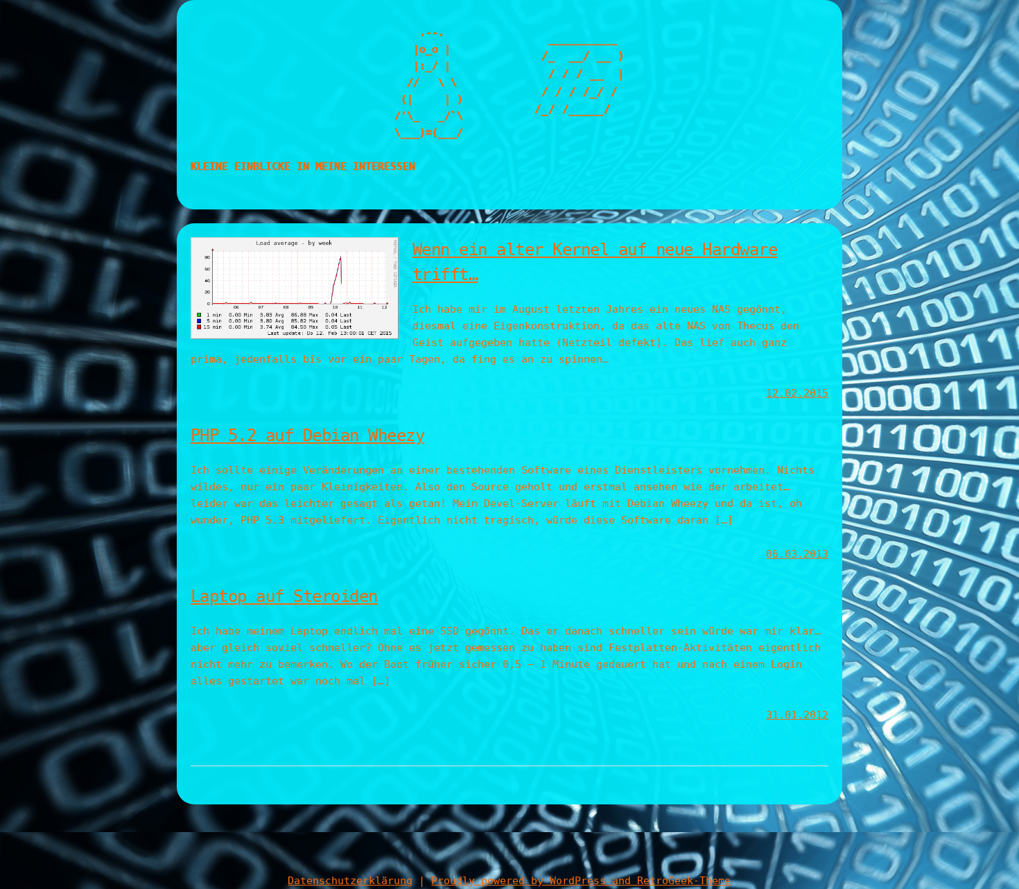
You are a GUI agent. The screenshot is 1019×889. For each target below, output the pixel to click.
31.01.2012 (797, 715)
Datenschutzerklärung (350, 880)
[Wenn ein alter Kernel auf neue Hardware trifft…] (295, 335)
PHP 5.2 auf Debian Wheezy (308, 435)
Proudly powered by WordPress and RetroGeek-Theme (581, 880)
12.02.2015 (797, 393)
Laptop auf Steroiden (284, 596)
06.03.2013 (797, 554)
